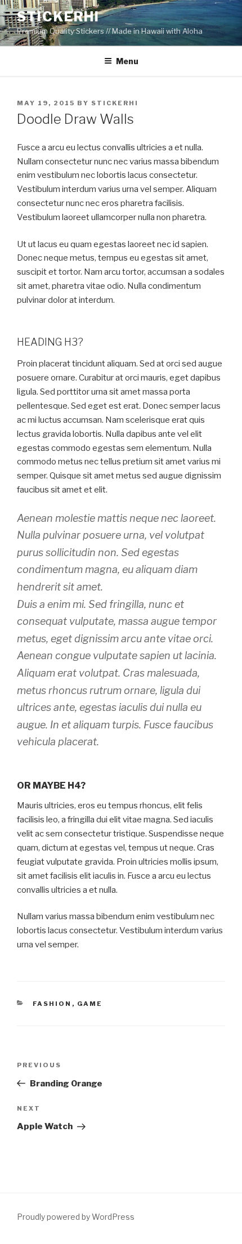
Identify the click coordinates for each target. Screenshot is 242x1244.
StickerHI (58, 16)
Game (90, 1004)
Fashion (52, 1004)
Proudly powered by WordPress (76, 1216)
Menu (127, 61)
